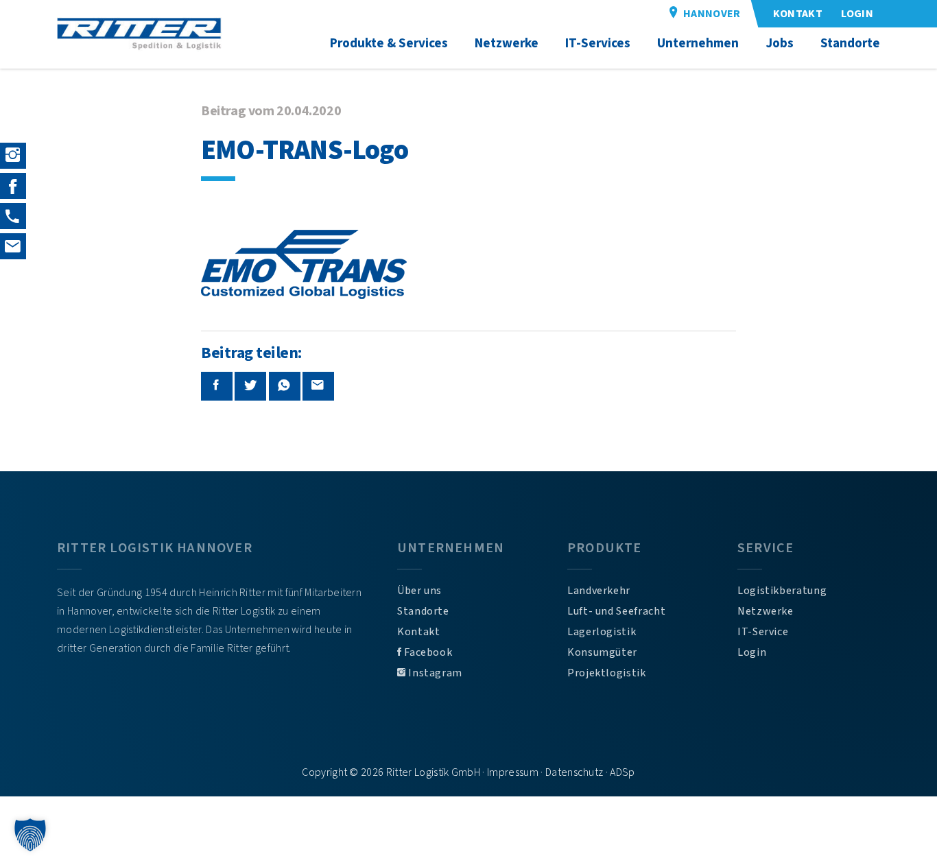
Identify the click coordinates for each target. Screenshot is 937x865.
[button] (30, 835)
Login (751, 652)
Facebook (427, 652)
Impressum (512, 772)
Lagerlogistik (601, 632)
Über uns (419, 590)
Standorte (423, 611)
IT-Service (762, 632)
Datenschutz (574, 772)
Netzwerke (765, 611)
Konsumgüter (602, 652)
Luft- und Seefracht (616, 611)
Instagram (434, 673)
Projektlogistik (606, 673)
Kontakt (418, 632)
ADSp (622, 772)
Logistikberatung (782, 590)
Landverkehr (598, 590)
